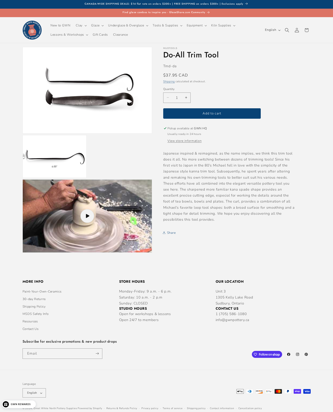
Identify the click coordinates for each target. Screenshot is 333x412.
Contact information (222, 408)
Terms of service (173, 408)
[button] (81, 25)
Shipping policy (196, 408)
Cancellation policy (250, 408)
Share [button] (171, 232)
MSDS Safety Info (36, 314)
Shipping (169, 81)
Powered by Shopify (90, 408)
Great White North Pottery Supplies (55, 408)
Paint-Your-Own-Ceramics (42, 291)
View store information (184, 141)
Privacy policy (149, 408)
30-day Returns (34, 299)
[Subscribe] (97, 353)
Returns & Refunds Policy (121, 408)
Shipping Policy (34, 306)
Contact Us (31, 329)
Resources (30, 321)
